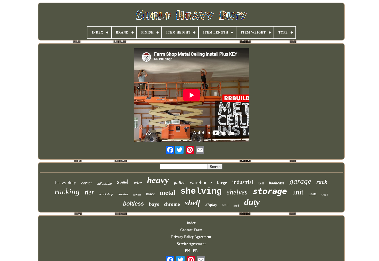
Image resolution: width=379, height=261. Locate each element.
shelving (201, 191)
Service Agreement (191, 244)
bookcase (276, 183)
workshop (106, 194)
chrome (172, 204)
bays (154, 204)
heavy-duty (65, 182)
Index (191, 223)
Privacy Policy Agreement (191, 237)
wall (225, 205)
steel (123, 181)
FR (195, 251)
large (222, 182)
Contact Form (191, 230)
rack (321, 182)
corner (86, 183)
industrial (242, 182)
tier (89, 192)
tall (261, 183)
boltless (133, 203)
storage (270, 191)
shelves (237, 192)
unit (297, 192)
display (211, 205)
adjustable (104, 183)
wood (325, 194)
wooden (123, 194)
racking (67, 191)
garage (300, 181)
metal (167, 192)
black (150, 194)
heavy (158, 180)
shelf (192, 202)
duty (252, 202)
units (312, 194)
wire (138, 182)
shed (236, 205)
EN (187, 251)
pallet (179, 182)
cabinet (137, 194)
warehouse (201, 182)
